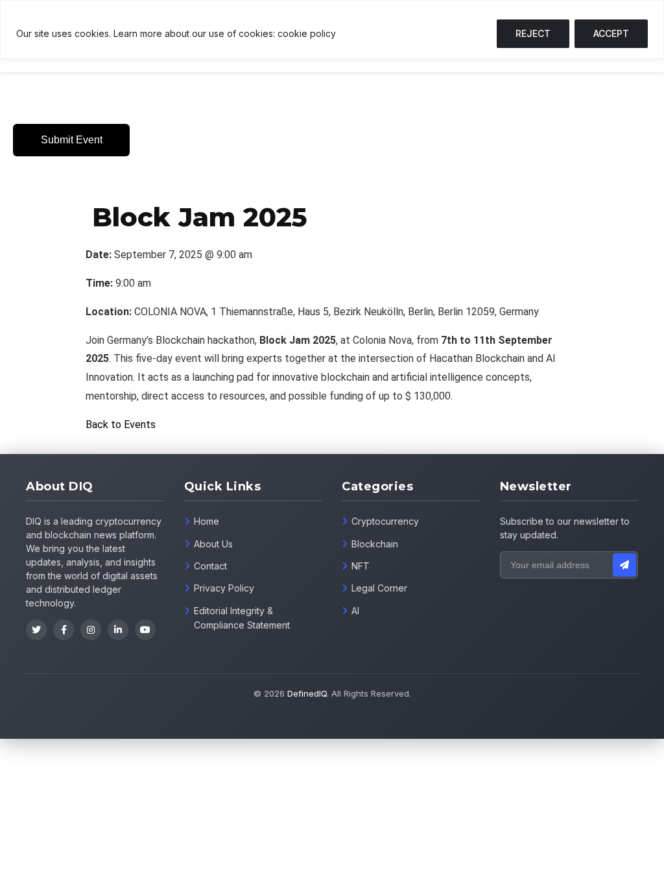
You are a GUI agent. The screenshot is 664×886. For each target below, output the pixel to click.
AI (355, 610)
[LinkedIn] (118, 629)
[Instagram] (90, 629)
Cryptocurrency (385, 521)
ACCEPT (611, 33)
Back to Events (121, 424)
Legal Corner (379, 587)
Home (206, 521)
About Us (213, 543)
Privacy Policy (224, 587)
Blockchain (374, 543)
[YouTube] (145, 629)
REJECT (533, 33)
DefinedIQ (307, 693)
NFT (360, 565)
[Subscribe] (624, 565)
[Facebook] (63, 629)
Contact (210, 565)
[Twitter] (36, 629)
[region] (332, 29)
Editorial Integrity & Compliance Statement (242, 617)
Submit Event (71, 139)
